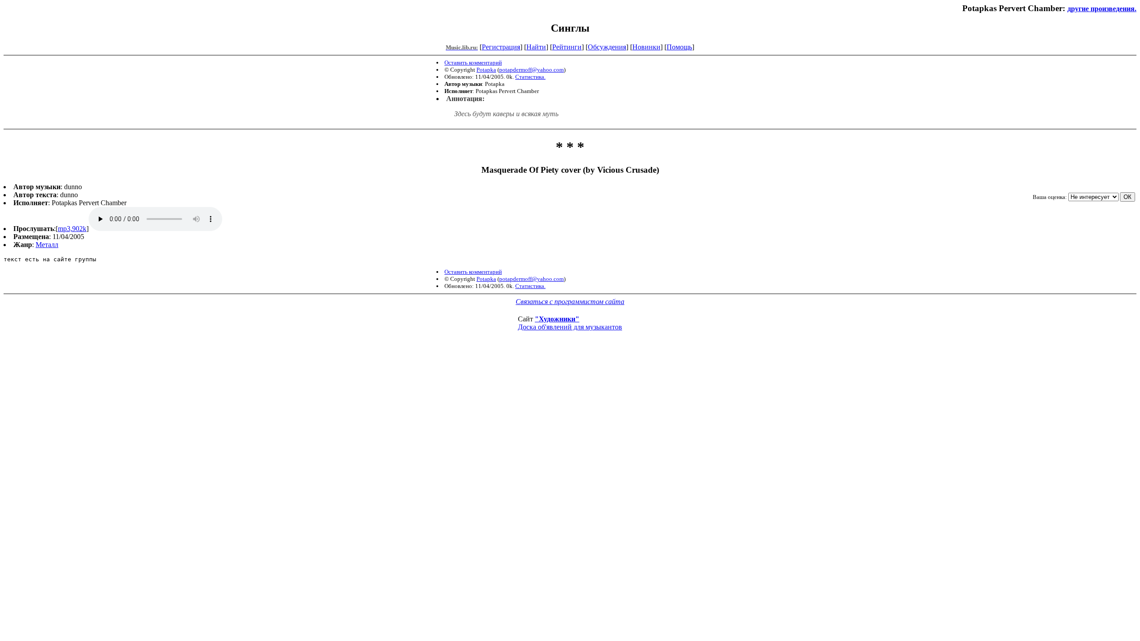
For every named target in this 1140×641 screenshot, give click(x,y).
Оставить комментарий (473, 62)
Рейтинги (567, 47)
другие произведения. (1101, 8)
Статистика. (530, 76)
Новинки (646, 47)
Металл (47, 244)
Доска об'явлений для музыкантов (570, 327)
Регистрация (501, 47)
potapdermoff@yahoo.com (531, 69)
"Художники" (557, 319)
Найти (536, 47)
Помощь (679, 47)
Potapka (486, 69)
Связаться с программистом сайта (570, 301)
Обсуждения (607, 47)
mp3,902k (72, 228)
